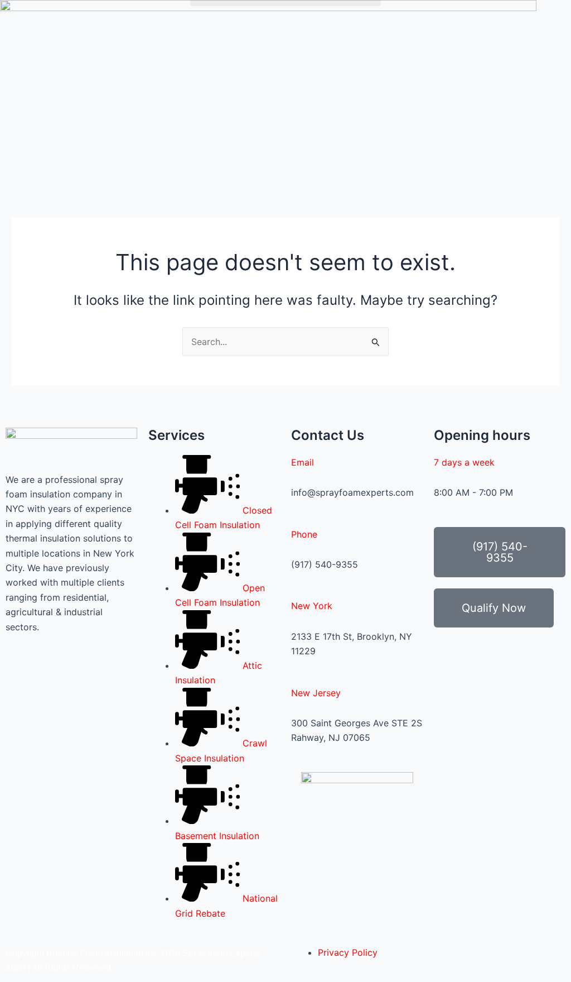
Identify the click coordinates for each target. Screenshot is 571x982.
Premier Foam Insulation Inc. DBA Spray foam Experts (153, 953)
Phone (304, 534)
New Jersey (316, 692)
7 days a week (464, 462)
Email (302, 462)
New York (311, 605)
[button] (285, 3)
